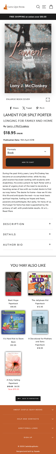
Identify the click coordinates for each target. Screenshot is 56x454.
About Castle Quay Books (28, 410)
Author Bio (13, 244)
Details (9, 234)
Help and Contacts (28, 419)
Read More (8, 211)
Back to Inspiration (30, 398)
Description (13, 224)
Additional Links (28, 428)
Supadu (37, 451)
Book (10, 152)
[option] (28, 16)
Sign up (28, 437)
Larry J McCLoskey (18, 126)
